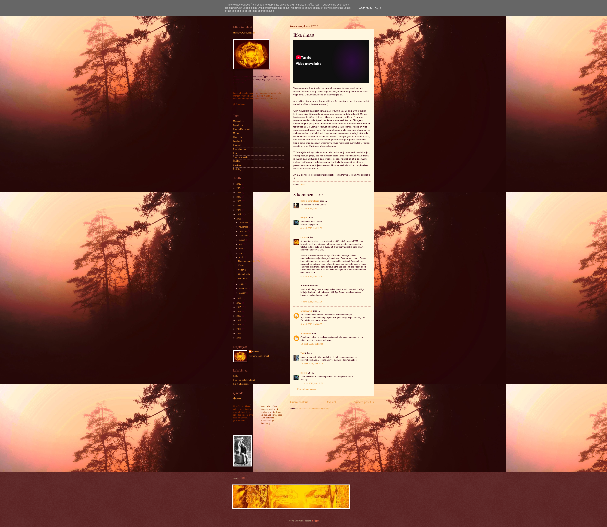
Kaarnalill (237, 145)
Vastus (241, 265)
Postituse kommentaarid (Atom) (313, 408)
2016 (239, 303)
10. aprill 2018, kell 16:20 (311, 364)
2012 (239, 320)
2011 (239, 324)
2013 (239, 316)
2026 (239, 184)
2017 (239, 298)
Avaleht (331, 402)
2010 (239, 329)
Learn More (365, 7)
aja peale (237, 398)
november (243, 227)
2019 (239, 214)
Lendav (304, 237)
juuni (241, 248)
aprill (241, 257)
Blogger (315, 521)
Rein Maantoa (239, 149)
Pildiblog (237, 169)
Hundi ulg (237, 137)
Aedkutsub (305, 333)
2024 (239, 192)
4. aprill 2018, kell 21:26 (311, 302)
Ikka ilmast (243, 278)
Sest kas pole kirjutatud (244, 380)
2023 (239, 197)
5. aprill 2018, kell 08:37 (311, 324)
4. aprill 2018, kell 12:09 (311, 228)
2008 (239, 338)
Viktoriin (242, 270)
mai (241, 253)
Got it (379, 7)
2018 (239, 219)
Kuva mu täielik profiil (259, 356)
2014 (239, 311)
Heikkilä (236, 161)
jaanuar (242, 293)
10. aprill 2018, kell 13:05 (311, 344)
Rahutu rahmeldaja (309, 201)
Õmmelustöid (244, 274)
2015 (239, 307)
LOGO (242, 478)
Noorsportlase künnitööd (249, 261)
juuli (241, 244)
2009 (239, 333)
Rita (235, 153)
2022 (239, 201)
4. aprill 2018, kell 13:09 (311, 276)
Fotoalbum (238, 125)
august (242, 240)
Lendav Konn (239, 141)
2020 (239, 210)
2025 (239, 188)
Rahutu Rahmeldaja (242, 129)
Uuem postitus (299, 402)
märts (242, 284)
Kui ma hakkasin (240, 384)
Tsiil (302, 353)
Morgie (303, 217)
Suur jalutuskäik (240, 157)
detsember (244, 222)
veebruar (243, 288)
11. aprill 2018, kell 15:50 (311, 383)
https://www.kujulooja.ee (244, 33)
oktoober (243, 231)
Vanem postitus (364, 402)
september (244, 235)
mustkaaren (306, 311)
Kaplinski (237, 165)
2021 (239, 205)
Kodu (235, 376)
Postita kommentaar (306, 389)
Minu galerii (238, 121)
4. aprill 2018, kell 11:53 (311, 208)
